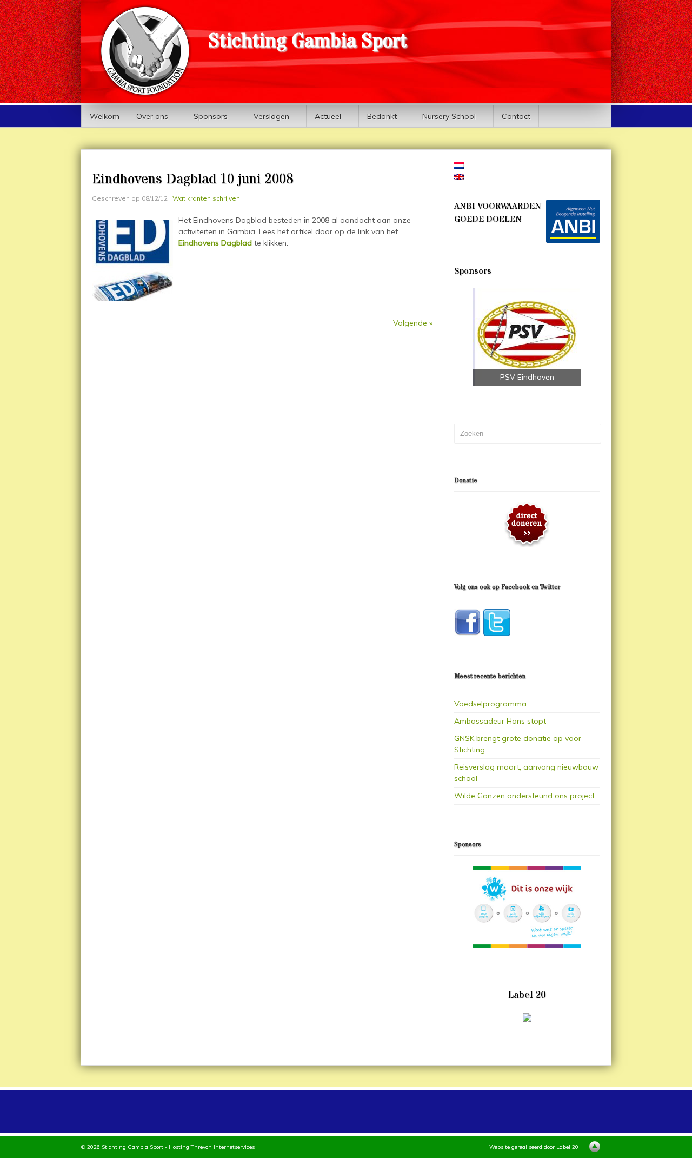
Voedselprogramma (490, 704)
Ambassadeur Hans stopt (500, 721)
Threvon (201, 1146)
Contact (516, 116)
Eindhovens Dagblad (215, 243)
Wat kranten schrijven (206, 198)
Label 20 (567, 1146)
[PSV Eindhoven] (527, 337)
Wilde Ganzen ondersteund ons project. (525, 795)
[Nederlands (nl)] (459, 166)
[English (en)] (459, 177)
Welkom (104, 116)
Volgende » (412, 323)
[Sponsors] (527, 907)
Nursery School (445, 119)
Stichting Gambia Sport (307, 41)
